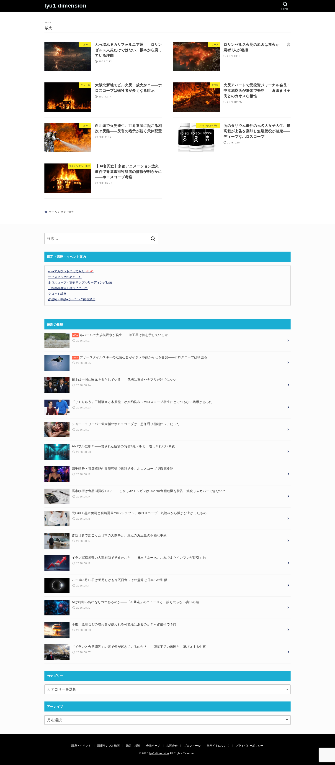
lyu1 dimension (65, 6)
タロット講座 (57, 294)
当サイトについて (218, 745)
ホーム (53, 212)
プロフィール (192, 745)
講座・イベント (81, 745)
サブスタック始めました (65, 277)
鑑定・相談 (133, 745)
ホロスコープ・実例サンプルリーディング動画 (80, 282)
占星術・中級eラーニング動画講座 (71, 299)
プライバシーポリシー (250, 745)
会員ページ (153, 745)
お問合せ (172, 745)
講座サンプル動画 (108, 745)
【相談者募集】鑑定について (68, 288)
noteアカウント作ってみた (70, 271)
